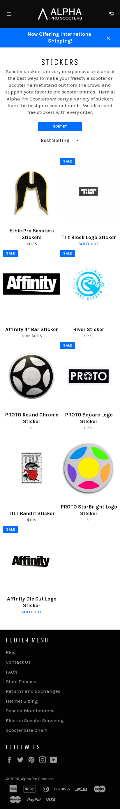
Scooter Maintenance (30, 710)
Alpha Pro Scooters (37, 779)
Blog (11, 652)
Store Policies (21, 681)
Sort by (60, 126)
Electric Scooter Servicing (35, 720)
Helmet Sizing (22, 701)
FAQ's (11, 672)
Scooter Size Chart (26, 730)
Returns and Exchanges (33, 691)
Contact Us (18, 662)
